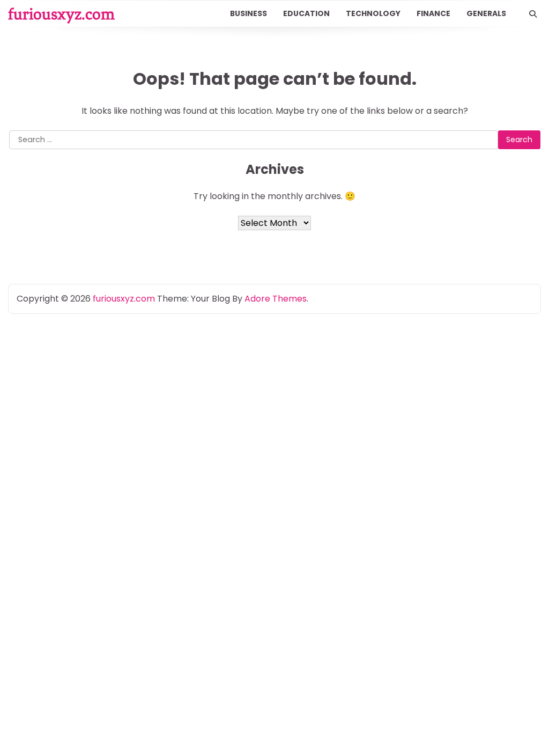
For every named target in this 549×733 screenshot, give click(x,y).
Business (248, 13)
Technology (373, 13)
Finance (433, 13)
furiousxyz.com (61, 14)
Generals (486, 13)
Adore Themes (275, 298)
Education (306, 13)
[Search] (533, 14)
